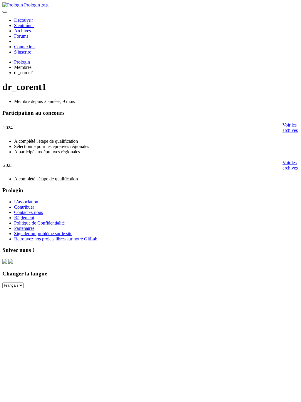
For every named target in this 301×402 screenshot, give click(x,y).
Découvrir (23, 20)
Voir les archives (290, 127)
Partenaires (24, 228)
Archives (22, 30)
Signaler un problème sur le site (43, 233)
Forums (21, 36)
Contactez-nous (28, 212)
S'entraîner (24, 25)
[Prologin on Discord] (5, 262)
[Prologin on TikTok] (10, 262)
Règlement (24, 217)
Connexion (24, 46)
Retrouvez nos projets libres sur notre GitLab (55, 238)
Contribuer (24, 207)
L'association (26, 201)
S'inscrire (22, 51)
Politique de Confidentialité (39, 222)
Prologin (36, 4)
